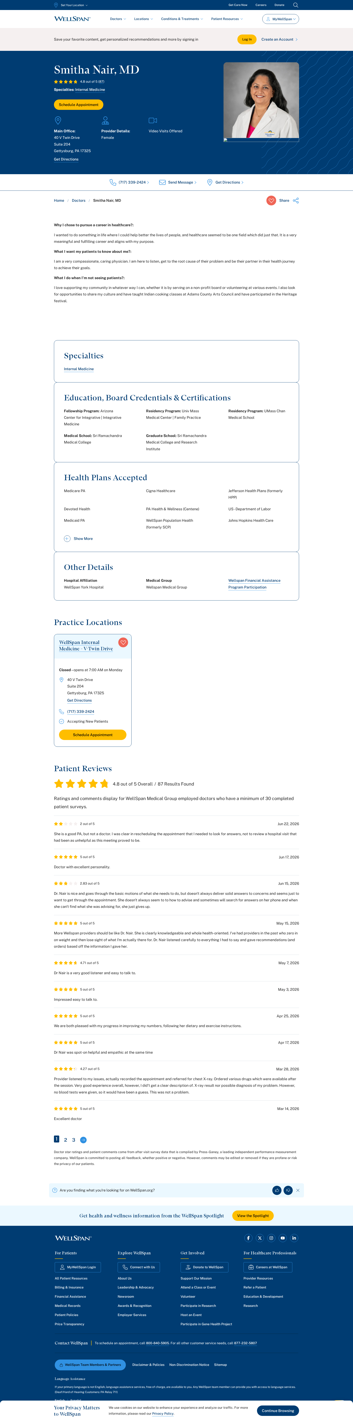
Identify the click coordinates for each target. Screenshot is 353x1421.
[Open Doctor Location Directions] (261, 149)
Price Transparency (69, 1324)
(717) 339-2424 (132, 182)
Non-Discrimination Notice (189, 1365)
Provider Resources (258, 1278)
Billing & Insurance (69, 1287)
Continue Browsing (278, 1411)
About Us (125, 1278)
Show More (83, 538)
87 (101, 82)
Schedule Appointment (78, 105)
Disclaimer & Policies (148, 1365)
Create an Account (277, 39)
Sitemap (220, 1365)
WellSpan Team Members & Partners (93, 1365)
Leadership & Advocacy (136, 1287)
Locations (141, 19)
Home (59, 200)
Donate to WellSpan (208, 1267)
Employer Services (132, 1315)
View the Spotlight (253, 1216)
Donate (279, 5)
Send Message (180, 182)
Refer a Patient (255, 1287)
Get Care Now (238, 5)
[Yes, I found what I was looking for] (277, 1190)
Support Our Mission (196, 1278)
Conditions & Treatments (180, 19)
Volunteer (188, 1296)
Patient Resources (225, 19)
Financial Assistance (70, 1296)
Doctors (116, 19)
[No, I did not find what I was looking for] (288, 1190)
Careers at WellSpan (271, 1267)
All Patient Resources (71, 1278)
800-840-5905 (157, 1343)
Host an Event (191, 1315)
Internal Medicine (90, 89)
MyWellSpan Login (81, 1267)
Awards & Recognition (134, 1306)
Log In (247, 39)
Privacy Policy (163, 1413)
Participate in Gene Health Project (206, 1324)
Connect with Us (142, 1267)
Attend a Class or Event (198, 1287)
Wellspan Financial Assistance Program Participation (254, 583)
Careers (261, 5)
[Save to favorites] (271, 200)
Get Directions (66, 159)
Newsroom (126, 1296)
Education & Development (263, 1296)
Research (251, 1306)
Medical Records (67, 1306)
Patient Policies (66, 1315)
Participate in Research (198, 1306)
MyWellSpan (282, 19)
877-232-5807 (245, 1343)
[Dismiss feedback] (298, 1190)
